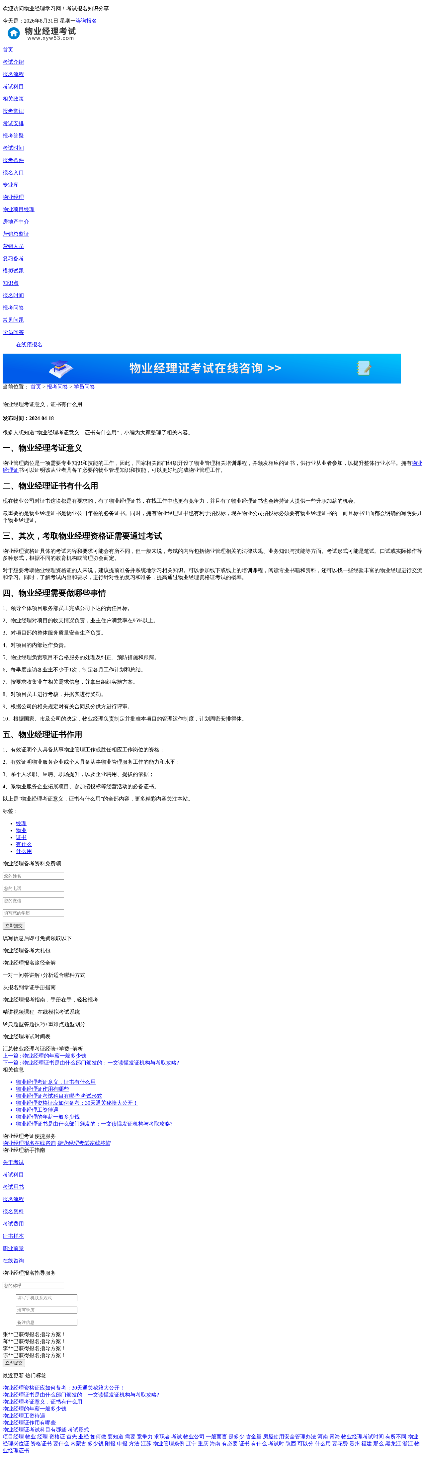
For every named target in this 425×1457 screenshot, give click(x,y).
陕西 (291, 1443)
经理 (21, 823)
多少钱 (96, 1443)
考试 (176, 1436)
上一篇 (44, 1056)
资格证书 (41, 1443)
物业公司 (194, 1436)
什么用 (24, 851)
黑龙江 (393, 1443)
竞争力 (145, 1436)
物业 (21, 830)
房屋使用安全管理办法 (289, 1436)
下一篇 (91, 1063)
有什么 (24, 844)
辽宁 (191, 1443)
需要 (130, 1436)
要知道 (116, 1436)
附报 (110, 1443)
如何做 (98, 1436)
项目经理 (13, 1436)
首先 (71, 1436)
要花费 (340, 1443)
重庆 (203, 1443)
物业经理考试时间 (362, 1436)
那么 (378, 1443)
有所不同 (395, 1436)
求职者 (162, 1436)
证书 (21, 837)
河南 (322, 1436)
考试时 (276, 1443)
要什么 (61, 1443)
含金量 (254, 1436)
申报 (122, 1443)
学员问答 (84, 386)
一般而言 (216, 1436)
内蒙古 (78, 1443)
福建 (366, 1443)
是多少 (236, 1436)
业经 (83, 1436)
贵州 (354, 1443)
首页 (36, 386)
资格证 (57, 1436)
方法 (134, 1443)
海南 (215, 1443)
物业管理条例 (169, 1443)
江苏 (146, 1443)
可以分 (305, 1443)
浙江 (407, 1443)
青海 (334, 1436)
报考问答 (57, 386)
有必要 (230, 1443)
